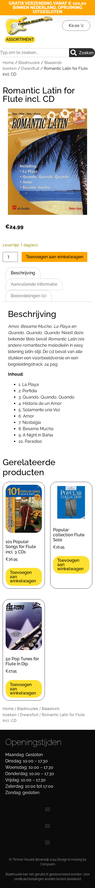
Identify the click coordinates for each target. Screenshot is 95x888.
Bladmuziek (29, 62)
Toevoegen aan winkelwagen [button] (23, 576)
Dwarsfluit (30, 68)
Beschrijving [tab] (23, 272)
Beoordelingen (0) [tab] (28, 295)
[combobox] (34, 52)
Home (8, 62)
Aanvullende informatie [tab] (34, 284)
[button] (47, 809)
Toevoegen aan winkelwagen (54, 256)
